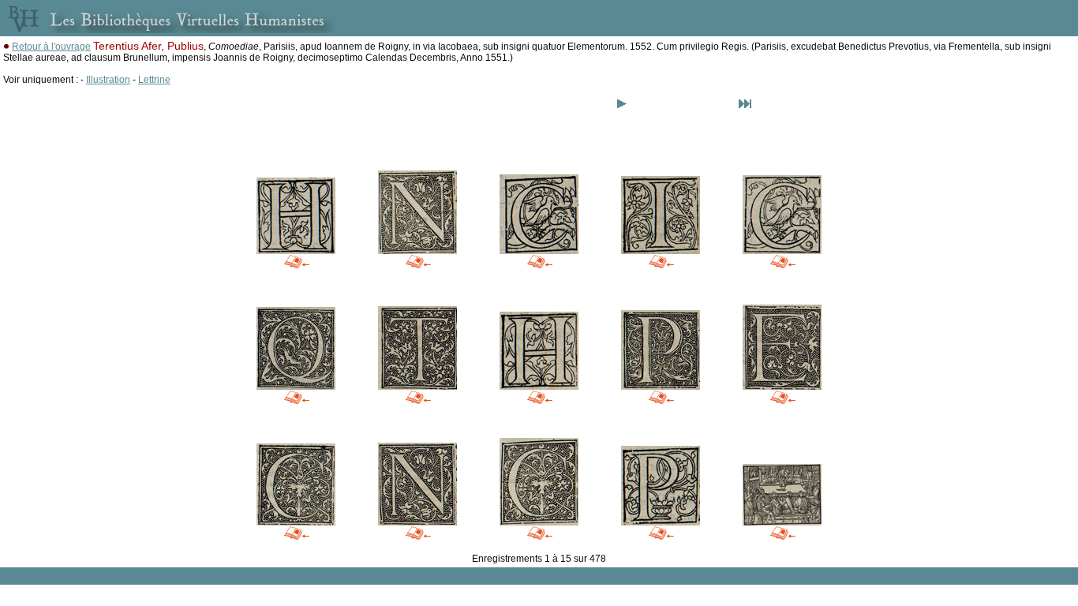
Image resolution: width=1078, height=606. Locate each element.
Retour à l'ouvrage (51, 46)
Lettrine (154, 79)
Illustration (108, 79)
